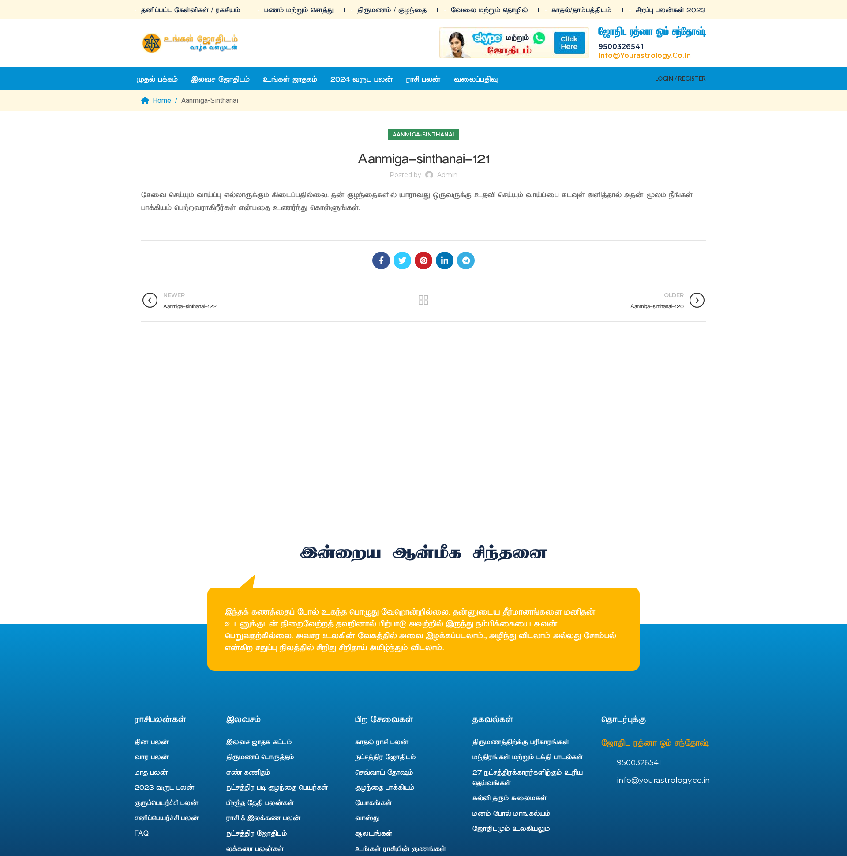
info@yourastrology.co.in (644, 55)
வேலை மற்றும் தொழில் (489, 9)
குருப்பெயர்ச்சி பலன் (166, 802)
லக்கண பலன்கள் (255, 848)
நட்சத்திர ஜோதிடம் (256, 832)
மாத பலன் (151, 771)
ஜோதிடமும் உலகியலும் (511, 827)
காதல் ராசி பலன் (381, 741)
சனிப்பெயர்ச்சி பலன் (167, 817)
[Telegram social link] (466, 260)
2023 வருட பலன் (164, 786)
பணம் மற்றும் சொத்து (299, 9)
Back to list (423, 300)
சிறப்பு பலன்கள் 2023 (671, 9)
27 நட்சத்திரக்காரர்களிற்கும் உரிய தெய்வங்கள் (527, 777)
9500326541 (621, 46)
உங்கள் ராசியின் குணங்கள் (400, 848)
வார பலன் (152, 756)
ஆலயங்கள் (373, 832)
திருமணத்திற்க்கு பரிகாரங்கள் (520, 741)
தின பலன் (152, 741)
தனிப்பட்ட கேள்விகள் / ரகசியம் (190, 9)
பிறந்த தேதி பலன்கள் (260, 802)
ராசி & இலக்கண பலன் (263, 817)
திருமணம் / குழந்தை (392, 9)
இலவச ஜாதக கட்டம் (259, 741)
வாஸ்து (367, 817)
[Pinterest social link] (423, 260)
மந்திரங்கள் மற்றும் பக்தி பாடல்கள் (527, 756)
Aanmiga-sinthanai (209, 100)
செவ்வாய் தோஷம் (384, 771)
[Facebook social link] (381, 260)
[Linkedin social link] (444, 260)
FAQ (142, 832)
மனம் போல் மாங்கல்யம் (511, 812)
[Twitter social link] (402, 260)
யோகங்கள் (373, 802)
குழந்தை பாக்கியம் (385, 786)
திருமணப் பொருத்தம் (260, 756)
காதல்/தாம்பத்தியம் (581, 9)
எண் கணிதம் (248, 771)
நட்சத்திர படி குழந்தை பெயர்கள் (277, 786)
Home (162, 100)
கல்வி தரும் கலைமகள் (509, 797)
